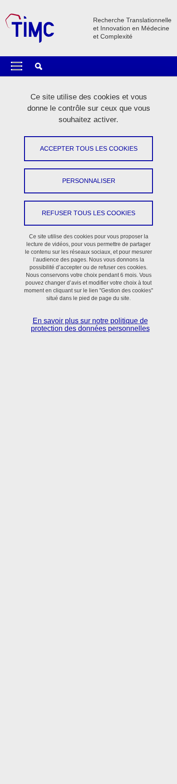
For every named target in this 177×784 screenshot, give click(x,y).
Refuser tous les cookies (88, 213)
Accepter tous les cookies (89, 148)
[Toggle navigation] (16, 66)
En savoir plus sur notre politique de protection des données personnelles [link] (90, 324)
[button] (38, 66)
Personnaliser (88, 180)
